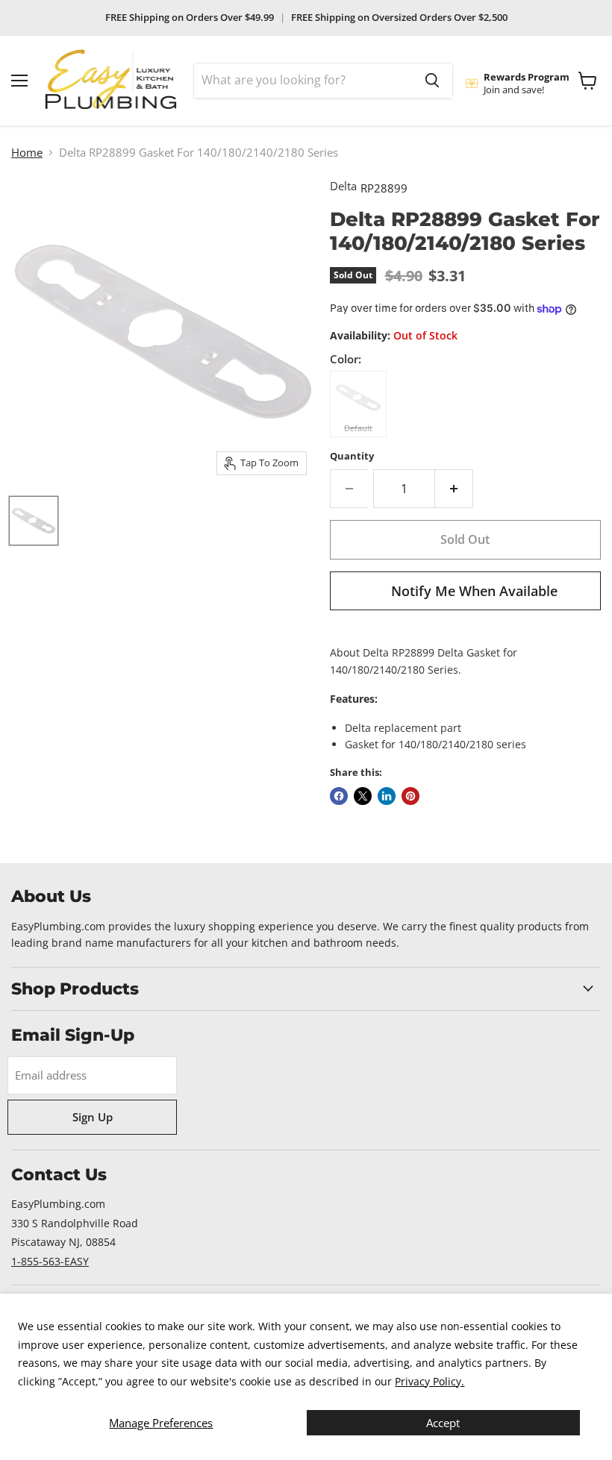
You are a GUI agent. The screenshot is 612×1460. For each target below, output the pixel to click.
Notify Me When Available (474, 591)
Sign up (92, 1116)
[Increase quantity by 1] (454, 488)
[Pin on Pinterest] (410, 796)
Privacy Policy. (429, 1381)
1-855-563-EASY (50, 1261)
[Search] (432, 80)
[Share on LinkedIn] (387, 796)
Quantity (352, 456)
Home (27, 152)
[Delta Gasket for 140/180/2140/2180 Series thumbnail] (33, 521)
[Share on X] (363, 796)
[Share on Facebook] (339, 796)
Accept (443, 1422)
